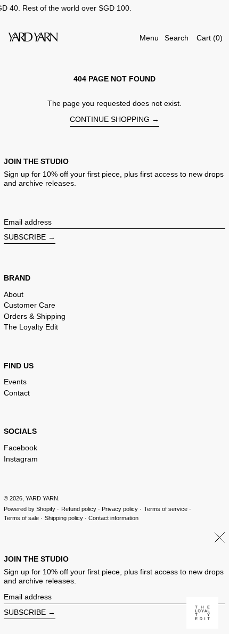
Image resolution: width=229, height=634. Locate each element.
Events (15, 381)
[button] (177, 38)
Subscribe (25, 237)
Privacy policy (120, 509)
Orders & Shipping (35, 316)
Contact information (113, 518)
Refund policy (78, 509)
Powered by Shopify (29, 509)
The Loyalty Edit (31, 327)
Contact (17, 393)
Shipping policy (64, 518)
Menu (149, 38)
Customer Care (29, 305)
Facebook (20, 447)
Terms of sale (21, 518)
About (13, 294)
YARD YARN (42, 498)
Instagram (21, 459)
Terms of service (165, 509)
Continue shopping (110, 119)
